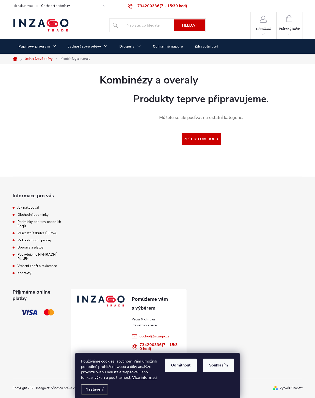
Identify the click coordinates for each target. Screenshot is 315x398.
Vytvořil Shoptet (291, 388)
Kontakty (24, 273)
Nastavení (94, 389)
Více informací (144, 377)
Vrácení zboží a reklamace (37, 266)
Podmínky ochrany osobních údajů (39, 223)
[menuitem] (37, 46)
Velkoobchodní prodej (34, 240)
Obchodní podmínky (55, 6)
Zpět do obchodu (201, 139)
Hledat (189, 25)
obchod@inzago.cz (154, 336)
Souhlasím (218, 365)
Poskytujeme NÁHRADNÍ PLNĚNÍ (37, 256)
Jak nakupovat (23, 6)
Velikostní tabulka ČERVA (37, 233)
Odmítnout (180, 365)
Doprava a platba (30, 247)
